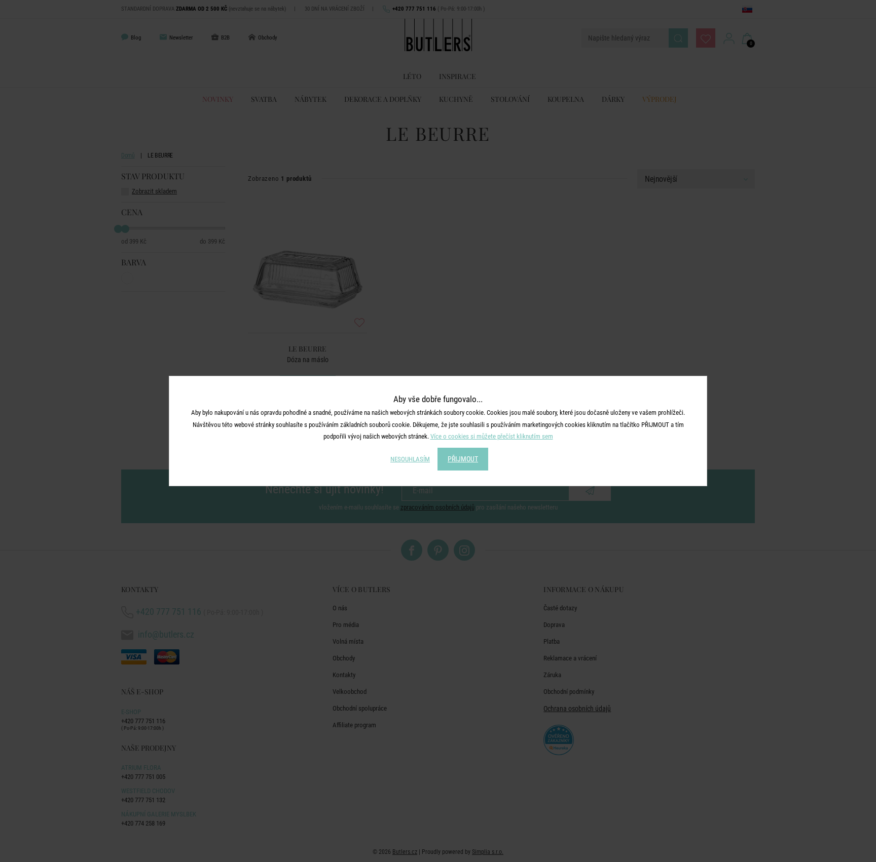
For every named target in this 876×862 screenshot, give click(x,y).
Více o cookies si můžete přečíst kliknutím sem (491, 436)
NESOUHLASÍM (410, 459)
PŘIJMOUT (463, 459)
